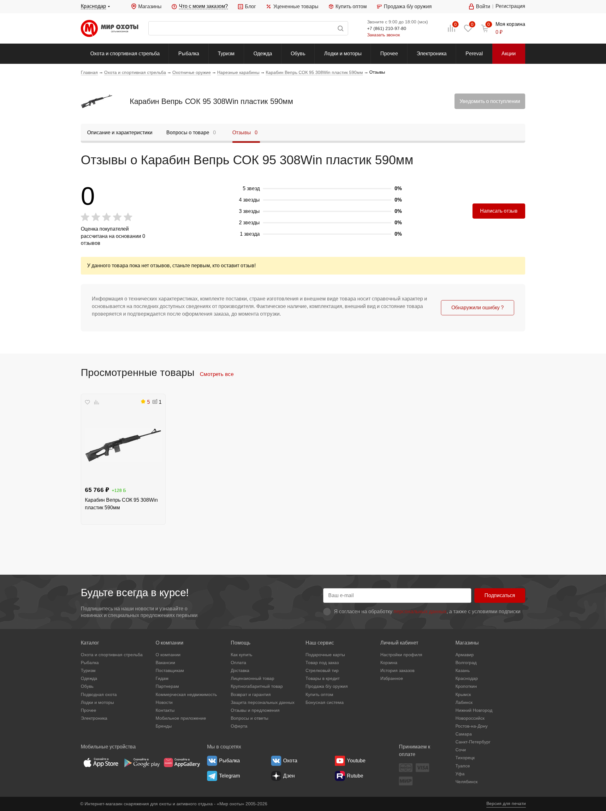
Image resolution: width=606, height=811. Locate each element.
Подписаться (499, 595)
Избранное (391, 678)
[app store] (101, 762)
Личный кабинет (399, 642)
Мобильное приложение (181, 718)
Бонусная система (325, 702)
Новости (164, 702)
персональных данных (420, 611)
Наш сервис (320, 642)
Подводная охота (99, 694)
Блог (250, 6)
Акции (509, 53)
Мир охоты (109, 28)
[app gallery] (182, 762)
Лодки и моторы (343, 53)
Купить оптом (351, 6)
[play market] (141, 762)
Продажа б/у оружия (408, 6)
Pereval (474, 53)
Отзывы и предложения (255, 710)
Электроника (432, 53)
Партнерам (167, 686)
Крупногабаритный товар (257, 686)
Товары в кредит (323, 678)
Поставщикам (170, 670)
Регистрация (510, 6)
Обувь (298, 53)
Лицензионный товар (252, 678)
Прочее (389, 53)
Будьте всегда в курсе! (135, 592)
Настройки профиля (401, 654)
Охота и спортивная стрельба (125, 53)
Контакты (165, 710)
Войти (483, 6)
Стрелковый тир (322, 670)
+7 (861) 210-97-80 (386, 28)
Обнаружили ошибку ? (477, 307)
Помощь (240, 642)
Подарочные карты (325, 654)
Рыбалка (188, 53)
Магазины (150, 6)
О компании (169, 642)
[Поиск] (248, 28)
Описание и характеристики (119, 132)
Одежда (262, 53)
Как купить (241, 654)
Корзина (388, 662)
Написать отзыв (499, 211)
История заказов (397, 670)
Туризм (226, 53)
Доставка (240, 670)
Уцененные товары (295, 6)
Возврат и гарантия (251, 694)
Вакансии (165, 662)
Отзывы (245, 132)
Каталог (90, 642)
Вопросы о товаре (191, 132)
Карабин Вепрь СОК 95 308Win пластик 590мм (211, 101)
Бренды (164, 726)
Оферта (239, 726)
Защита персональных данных (262, 702)
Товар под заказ (322, 662)
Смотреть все (217, 374)
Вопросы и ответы (249, 718)
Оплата (238, 662)
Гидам (162, 678)
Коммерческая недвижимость (186, 694)
